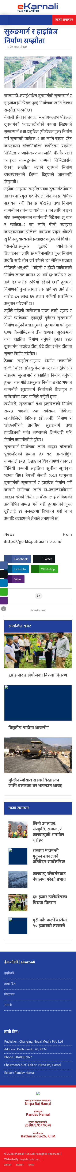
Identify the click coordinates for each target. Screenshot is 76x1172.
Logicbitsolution (29, 1159)
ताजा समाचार (64, 20)
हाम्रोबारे (9, 973)
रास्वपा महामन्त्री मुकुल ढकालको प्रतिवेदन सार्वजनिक (49, 856)
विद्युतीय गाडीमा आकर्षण (28, 727)
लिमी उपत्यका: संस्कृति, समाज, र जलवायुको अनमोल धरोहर (48, 832)
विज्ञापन (9, 994)
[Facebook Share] (4, 565)
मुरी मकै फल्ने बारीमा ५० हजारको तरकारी (50, 922)
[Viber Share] (4, 600)
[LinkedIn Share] (4, 583)
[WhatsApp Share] (4, 592)
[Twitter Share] (4, 574)
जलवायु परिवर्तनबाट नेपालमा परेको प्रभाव (49, 876)
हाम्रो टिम (10, 984)
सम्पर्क (8, 1005)
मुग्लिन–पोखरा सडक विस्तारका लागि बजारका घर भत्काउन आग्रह (35, 782)
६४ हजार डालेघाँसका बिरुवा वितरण (37, 675)
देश (38, 596)
